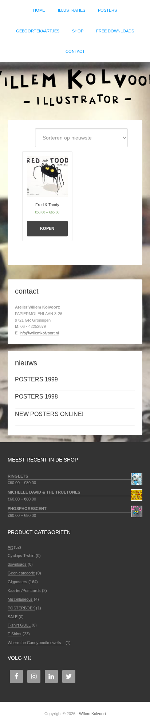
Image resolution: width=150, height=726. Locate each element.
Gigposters (17, 582)
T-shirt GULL (19, 625)
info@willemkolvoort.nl (39, 333)
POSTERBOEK (21, 608)
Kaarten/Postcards (24, 590)
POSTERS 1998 (36, 396)
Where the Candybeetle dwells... (36, 642)
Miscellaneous (20, 599)
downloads (17, 564)
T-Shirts (14, 634)
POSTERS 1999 (36, 379)
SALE (12, 617)
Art (10, 547)
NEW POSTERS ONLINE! (49, 414)
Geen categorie (21, 573)
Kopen (47, 228)
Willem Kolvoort (75, 87)
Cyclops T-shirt (21, 555)
